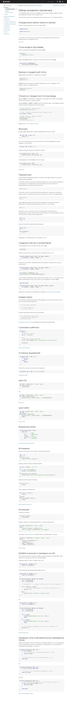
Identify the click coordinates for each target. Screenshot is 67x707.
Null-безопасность (24, 632)
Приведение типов (29, 693)
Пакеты (22, 42)
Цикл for (22, 402)
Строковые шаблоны (25, 347)
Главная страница (7, 5)
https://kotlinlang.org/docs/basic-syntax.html (32, 5)
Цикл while (22, 421)
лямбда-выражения (29, 534)
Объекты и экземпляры (55, 291)
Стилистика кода (9, 12)
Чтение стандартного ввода (32, 123)
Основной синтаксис (10, 9)
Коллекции (22, 548)
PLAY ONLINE (51, 1)
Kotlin (7, 1)
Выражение (23, 375)
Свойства (44, 237)
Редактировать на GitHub (58, 5)
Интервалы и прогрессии (25, 504)
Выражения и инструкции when (27, 443)
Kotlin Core (50, 17)
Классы (47, 291)
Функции (22, 169)
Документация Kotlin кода (26, 322)
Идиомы (7, 10)
